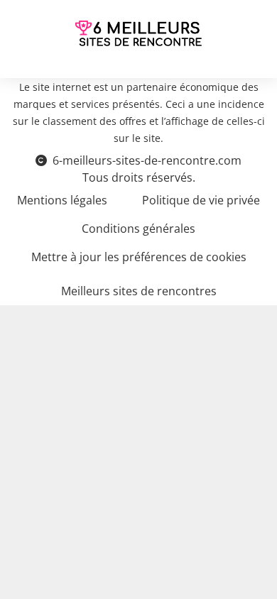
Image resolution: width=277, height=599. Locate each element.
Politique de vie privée (201, 200)
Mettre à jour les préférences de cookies (138, 257)
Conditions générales (138, 228)
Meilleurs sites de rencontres (139, 291)
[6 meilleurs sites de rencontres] (138, 33)
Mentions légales (62, 200)
